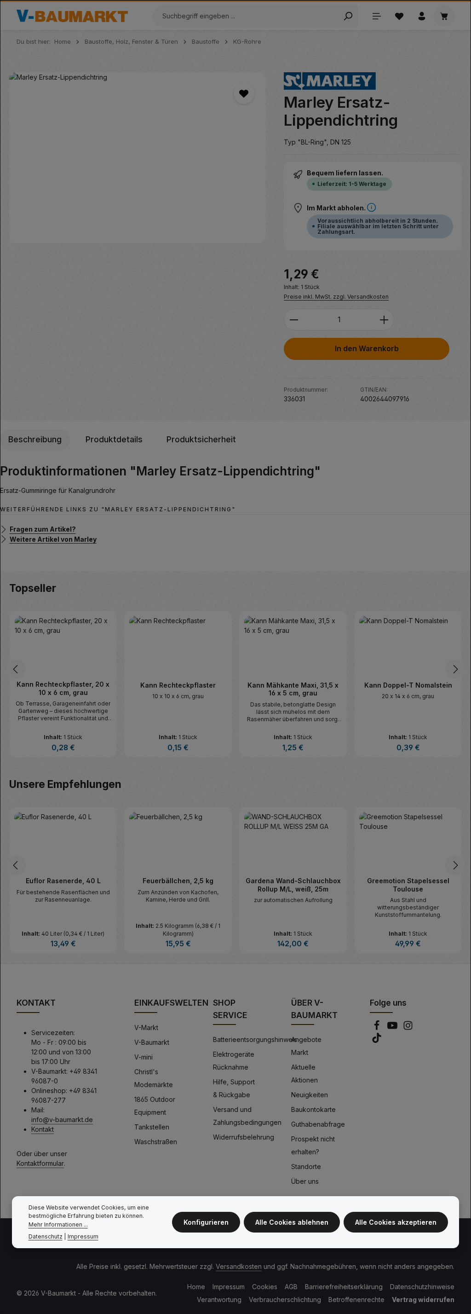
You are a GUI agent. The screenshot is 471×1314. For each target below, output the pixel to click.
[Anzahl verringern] (294, 320)
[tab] (35, 439)
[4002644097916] (137, 157)
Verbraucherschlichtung (285, 1299)
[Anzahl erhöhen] (384, 320)
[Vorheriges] (16, 669)
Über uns (305, 1181)
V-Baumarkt (151, 1042)
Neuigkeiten (309, 1095)
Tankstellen (151, 1127)
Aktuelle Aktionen (304, 1073)
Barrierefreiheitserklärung (344, 1287)
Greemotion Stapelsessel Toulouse (293, 885)
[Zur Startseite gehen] (72, 16)
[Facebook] (378, 1028)
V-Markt (146, 1027)
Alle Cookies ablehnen (291, 1222)
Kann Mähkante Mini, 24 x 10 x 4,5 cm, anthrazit (408, 689)
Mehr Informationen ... (58, 1224)
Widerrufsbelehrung (243, 1137)
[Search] (348, 16)
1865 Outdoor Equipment (154, 1105)
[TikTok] (377, 1040)
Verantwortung (219, 1299)
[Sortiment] (376, 16)
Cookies (264, 1287)
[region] (137, 157)
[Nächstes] (455, 669)
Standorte (306, 1166)
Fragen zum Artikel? (43, 529)
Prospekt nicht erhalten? (313, 1145)
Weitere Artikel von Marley (53, 539)
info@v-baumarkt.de (62, 1119)
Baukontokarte (313, 1109)
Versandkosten (239, 1266)
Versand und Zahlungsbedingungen (247, 1116)
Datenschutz (46, 1236)
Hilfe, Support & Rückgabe (234, 1088)
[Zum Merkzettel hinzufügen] (244, 93)
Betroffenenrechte (356, 1299)
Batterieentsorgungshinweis (255, 1039)
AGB (291, 1287)
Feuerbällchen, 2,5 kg (63, 881)
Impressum (229, 1287)
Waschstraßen (155, 1142)
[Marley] (330, 81)
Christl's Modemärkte (153, 1078)
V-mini (143, 1057)
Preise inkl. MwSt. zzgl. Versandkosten (336, 296)
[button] (371, 208)
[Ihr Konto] (421, 16)
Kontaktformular (40, 1163)
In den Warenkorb (367, 348)
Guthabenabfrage (318, 1124)
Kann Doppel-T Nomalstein (293, 685)
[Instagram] (408, 1028)
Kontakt (42, 1129)
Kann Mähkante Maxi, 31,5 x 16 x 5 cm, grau (178, 689)
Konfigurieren (206, 1222)
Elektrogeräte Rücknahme (233, 1060)
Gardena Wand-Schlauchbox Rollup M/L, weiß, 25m (178, 885)
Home (196, 1287)
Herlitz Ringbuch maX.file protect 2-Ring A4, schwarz (408, 885)
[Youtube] (393, 1028)
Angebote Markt (306, 1046)
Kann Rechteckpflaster (63, 685)
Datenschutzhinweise (422, 1287)
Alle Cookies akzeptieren (396, 1222)
